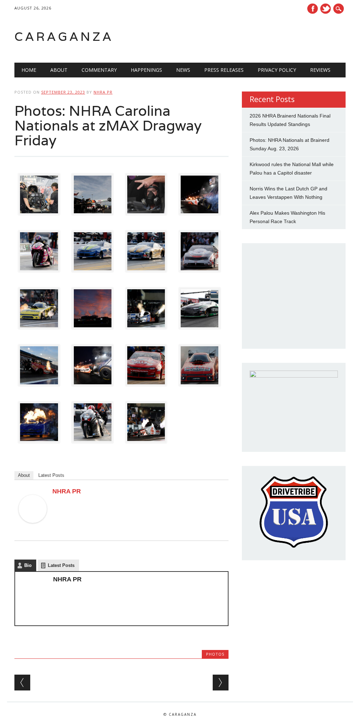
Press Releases (224, 70)
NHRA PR (103, 92)
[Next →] (221, 682)
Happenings (146, 70)
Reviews (320, 70)
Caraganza (64, 36)
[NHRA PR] (33, 529)
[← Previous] (22, 682)
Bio (28, 565)
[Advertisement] (256, 36)
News (183, 70)
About (59, 70)
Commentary (99, 70)
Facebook (312, 9)
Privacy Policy (277, 70)
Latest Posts (51, 475)
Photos (215, 654)
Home (28, 70)
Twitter (325, 9)
